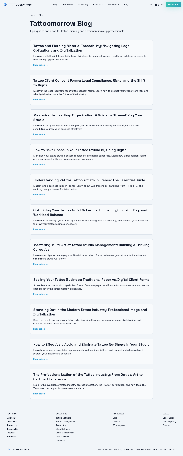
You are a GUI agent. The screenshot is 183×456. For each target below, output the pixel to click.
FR (152, 4)
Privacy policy (169, 421)
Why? (55, 4)
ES (162, 4)
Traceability (12, 429)
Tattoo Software (63, 418)
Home (32, 15)
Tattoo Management (65, 421)
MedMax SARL (151, 449)
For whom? (68, 4)
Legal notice (168, 418)
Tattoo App (61, 425)
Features (97, 4)
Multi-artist (11, 436)
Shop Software (63, 429)
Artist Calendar (63, 436)
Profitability (83, 4)
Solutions (112, 4)
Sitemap (166, 425)
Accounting (12, 425)
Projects (11, 432)
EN (157, 4)
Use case (60, 440)
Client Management (65, 432)
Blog (126, 4)
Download (173, 4)
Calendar (11, 418)
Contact (116, 421)
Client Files (12, 421)
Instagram (120, 425)
